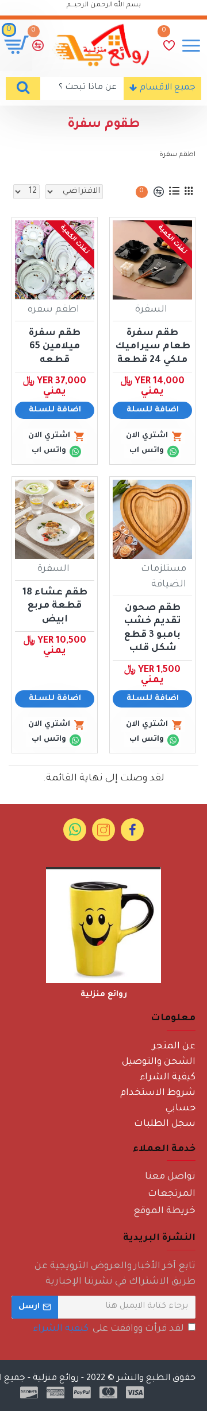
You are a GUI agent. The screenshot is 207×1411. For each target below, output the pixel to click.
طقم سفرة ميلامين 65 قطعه (54, 347)
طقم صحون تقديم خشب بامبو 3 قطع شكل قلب (152, 628)
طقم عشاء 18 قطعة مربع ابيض (54, 606)
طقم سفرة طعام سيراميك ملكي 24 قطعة (152, 347)
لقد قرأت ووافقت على (108, 1329)
